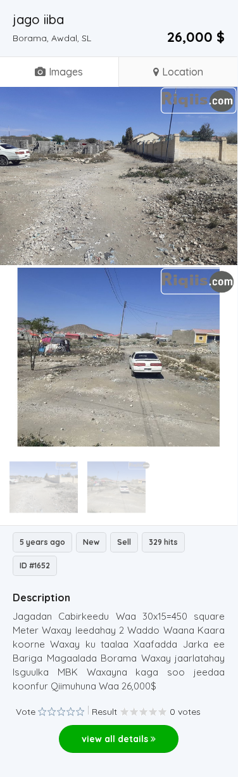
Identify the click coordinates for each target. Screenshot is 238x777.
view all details (116, 739)
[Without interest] (42, 712)
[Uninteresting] (46, 712)
